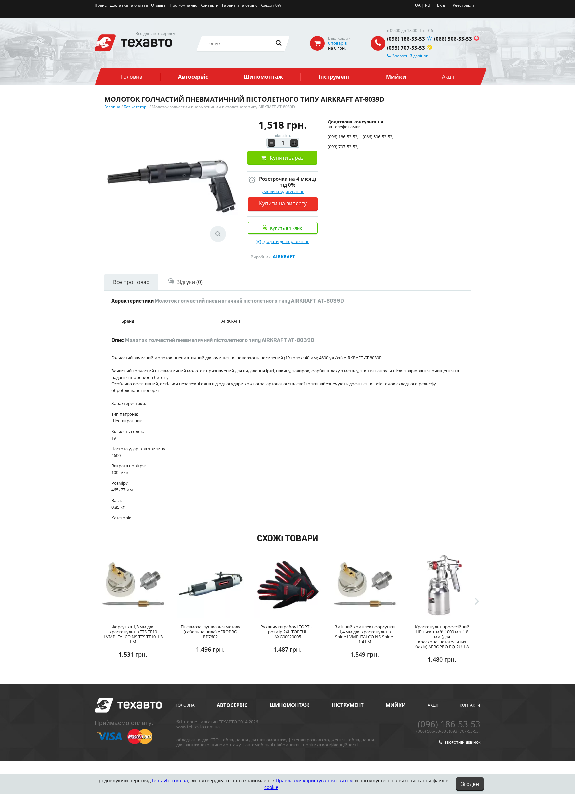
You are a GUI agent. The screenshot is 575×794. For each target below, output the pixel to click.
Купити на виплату (283, 203)
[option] (133, 614)
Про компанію (183, 5)
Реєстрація (463, 5)
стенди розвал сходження (318, 740)
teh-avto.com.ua (170, 780)
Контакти (209, 5)
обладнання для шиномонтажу (255, 740)
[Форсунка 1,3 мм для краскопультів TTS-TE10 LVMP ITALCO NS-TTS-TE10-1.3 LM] (133, 584)
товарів (337, 43)
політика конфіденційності (330, 745)
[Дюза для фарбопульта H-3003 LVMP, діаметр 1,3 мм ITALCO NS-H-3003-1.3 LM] (519, 584)
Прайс (101, 5)
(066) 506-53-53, (378, 136)
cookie (271, 787)
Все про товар (131, 282)
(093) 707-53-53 (406, 47)
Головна (131, 76)
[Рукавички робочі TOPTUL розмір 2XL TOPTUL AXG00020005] (287, 584)
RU (427, 5)
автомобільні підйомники (272, 745)
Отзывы (158, 5)
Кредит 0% (270, 5)
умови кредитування (282, 191)
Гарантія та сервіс (239, 5)
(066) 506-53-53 (453, 38)
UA (418, 5)
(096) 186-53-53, (343, 136)
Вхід (441, 5)
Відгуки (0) (189, 282)
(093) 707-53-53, (343, 146)
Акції (448, 76)
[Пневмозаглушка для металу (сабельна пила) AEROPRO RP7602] (210, 584)
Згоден (470, 784)
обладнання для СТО (197, 740)
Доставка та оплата (129, 5)
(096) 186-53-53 (406, 38)
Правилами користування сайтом (314, 780)
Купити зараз (287, 157)
